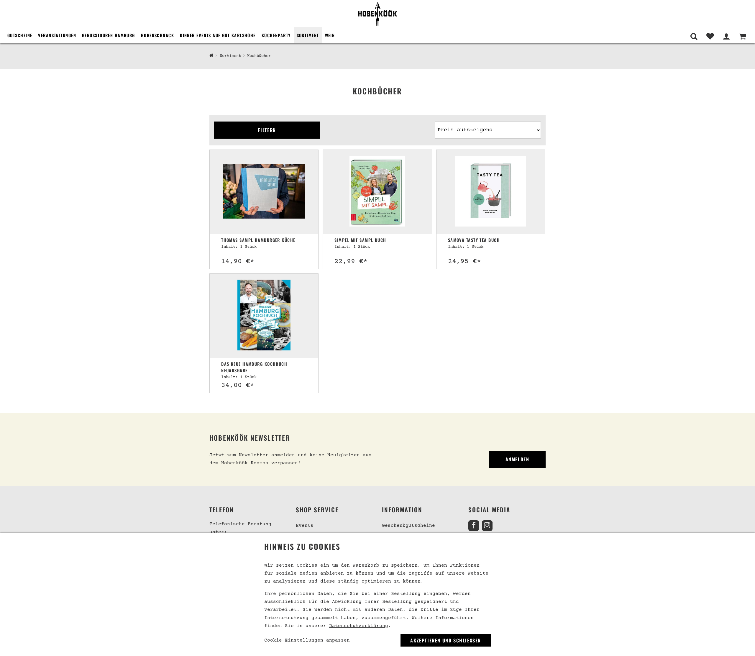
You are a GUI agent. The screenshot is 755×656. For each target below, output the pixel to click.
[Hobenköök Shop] (377, 13)
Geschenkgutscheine (408, 525)
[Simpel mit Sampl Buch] (377, 192)
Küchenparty (276, 35)
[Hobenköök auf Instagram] (487, 525)
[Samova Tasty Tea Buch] (490, 192)
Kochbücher (259, 56)
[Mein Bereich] (726, 36)
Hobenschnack (157, 35)
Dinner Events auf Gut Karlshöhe (218, 35)
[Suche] (694, 36)
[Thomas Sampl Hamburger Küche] (264, 192)
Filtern (267, 130)
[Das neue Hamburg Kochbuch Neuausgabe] (264, 316)
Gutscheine (19, 35)
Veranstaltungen (57, 35)
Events (305, 525)
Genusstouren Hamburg (108, 35)
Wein (330, 35)
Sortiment (308, 35)
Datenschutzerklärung (358, 626)
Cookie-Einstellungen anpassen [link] (307, 640)
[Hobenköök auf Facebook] (473, 525)
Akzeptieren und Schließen (445, 640)
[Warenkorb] (742, 36)
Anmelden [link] (517, 459)
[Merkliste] (710, 36)
